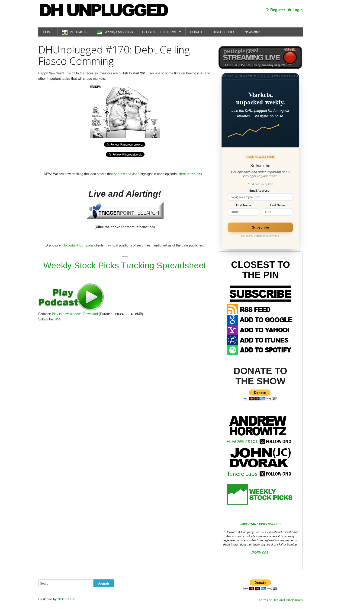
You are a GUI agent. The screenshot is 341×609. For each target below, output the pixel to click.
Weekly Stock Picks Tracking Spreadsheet (124, 265)
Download (90, 313)
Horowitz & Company (78, 245)
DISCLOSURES (223, 32)
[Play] (71, 309)
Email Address (260, 190)
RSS (58, 319)
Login (298, 9)
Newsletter (252, 32)
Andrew (119, 173)
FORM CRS (260, 552)
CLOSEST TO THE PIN (159, 32)
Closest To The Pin (260, 270)
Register (277, 9)
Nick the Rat (66, 599)
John (135, 173)
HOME (48, 32)
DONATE (196, 32)
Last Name (277, 205)
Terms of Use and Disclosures (281, 600)
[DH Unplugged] (103, 13)
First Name (243, 205)
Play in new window (66, 313)
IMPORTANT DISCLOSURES (260, 524)
